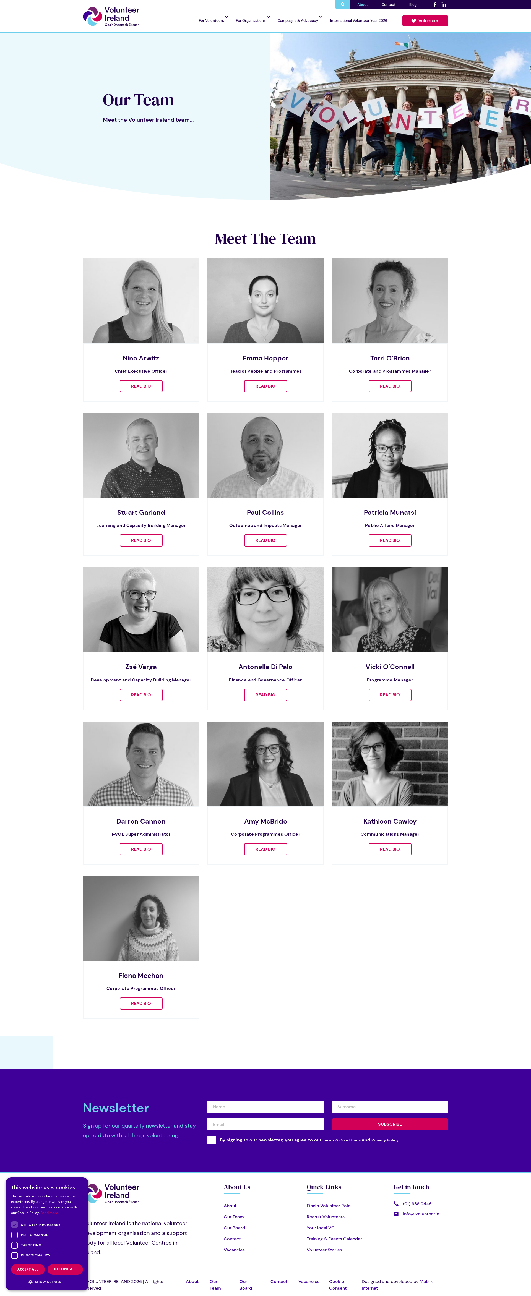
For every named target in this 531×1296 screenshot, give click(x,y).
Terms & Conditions (342, 1140)
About (362, 4)
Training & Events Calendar (334, 1239)
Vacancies (234, 1250)
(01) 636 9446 (417, 1204)
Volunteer (428, 20)
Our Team (234, 1217)
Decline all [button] (65, 1269)
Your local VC (321, 1228)
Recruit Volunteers (326, 1217)
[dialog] (47, 1233)
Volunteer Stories (324, 1250)
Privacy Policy (385, 1140)
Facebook (434, 4)
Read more (49, 1212)
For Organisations (251, 20)
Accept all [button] (27, 1269)
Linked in (443, 4)
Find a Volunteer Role (328, 1206)
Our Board (234, 1228)
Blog (413, 4)
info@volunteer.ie (421, 1214)
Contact (388, 4)
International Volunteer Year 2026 (358, 20)
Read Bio (141, 386)
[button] (47, 1281)
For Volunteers (211, 20)
